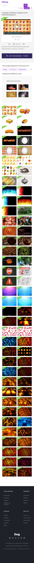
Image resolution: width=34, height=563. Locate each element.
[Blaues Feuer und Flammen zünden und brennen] (9, 190)
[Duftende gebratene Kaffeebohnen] (9, 251)
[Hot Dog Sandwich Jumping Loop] (9, 130)
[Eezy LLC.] (17, 534)
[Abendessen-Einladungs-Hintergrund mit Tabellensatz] (24, 140)
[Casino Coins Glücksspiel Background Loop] (24, 221)
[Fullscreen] (29, 33)
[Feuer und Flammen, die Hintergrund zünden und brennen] (24, 200)
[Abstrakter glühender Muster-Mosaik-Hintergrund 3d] (24, 321)
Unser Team (26, 518)
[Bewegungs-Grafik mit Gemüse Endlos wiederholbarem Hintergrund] (9, 160)
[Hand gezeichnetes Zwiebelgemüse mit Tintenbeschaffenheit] (24, 180)
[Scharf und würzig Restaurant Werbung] (9, 140)
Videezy (6, 500)
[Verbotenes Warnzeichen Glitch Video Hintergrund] (24, 271)
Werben (25, 498)
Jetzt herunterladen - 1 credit (18, 56)
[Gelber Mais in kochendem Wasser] (9, 180)
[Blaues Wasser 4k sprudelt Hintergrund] (24, 291)
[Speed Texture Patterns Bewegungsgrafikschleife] (24, 281)
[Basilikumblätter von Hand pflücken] (24, 210)
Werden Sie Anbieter (7, 503)
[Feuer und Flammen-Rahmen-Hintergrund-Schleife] (24, 190)
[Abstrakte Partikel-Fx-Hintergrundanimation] (24, 251)
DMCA (25, 503)
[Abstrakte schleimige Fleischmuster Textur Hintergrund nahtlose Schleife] (9, 221)
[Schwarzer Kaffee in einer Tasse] (9, 241)
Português (7, 520)
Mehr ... (6, 525)
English (6, 515)
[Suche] (26, 5)
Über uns (26, 515)
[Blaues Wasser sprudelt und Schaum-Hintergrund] (24, 301)
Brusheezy (7, 495)
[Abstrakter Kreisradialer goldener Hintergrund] (9, 231)
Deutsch (6, 523)
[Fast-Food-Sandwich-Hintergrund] (9, 120)
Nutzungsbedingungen (9, 548)
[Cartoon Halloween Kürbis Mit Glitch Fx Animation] (9, 261)
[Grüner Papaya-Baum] (24, 261)
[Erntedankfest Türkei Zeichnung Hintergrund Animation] (24, 170)
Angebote (26, 495)
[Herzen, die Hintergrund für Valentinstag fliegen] (9, 331)
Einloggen (20, 8)
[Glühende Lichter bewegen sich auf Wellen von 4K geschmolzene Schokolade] (24, 231)
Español (6, 518)
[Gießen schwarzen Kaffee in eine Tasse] (24, 241)
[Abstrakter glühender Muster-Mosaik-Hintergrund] (24, 311)
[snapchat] (21, 538)
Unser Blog (26, 520)
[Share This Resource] (19, 40)
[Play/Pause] (4, 33)
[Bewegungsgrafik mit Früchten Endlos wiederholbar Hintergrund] (9, 170)
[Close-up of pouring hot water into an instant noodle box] (23, 95)
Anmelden (26, 8)
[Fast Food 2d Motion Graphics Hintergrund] (9, 110)
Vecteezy (6, 498)
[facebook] (10, 538)
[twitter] (13, 538)
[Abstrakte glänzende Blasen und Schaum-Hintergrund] (9, 291)
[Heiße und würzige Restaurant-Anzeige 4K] (24, 130)
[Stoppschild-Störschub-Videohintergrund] (9, 271)
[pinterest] (15, 538)
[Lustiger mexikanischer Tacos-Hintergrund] (24, 120)
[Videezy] (5, 2)
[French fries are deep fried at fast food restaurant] (12, 95)
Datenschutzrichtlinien (23, 548)
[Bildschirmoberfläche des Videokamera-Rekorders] (9, 311)
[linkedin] (24, 538)
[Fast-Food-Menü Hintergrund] (24, 110)
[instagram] (18, 538)
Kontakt (25, 523)
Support (25, 500)
